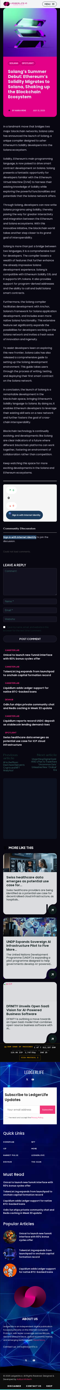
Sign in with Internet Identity (26, 515)
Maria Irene (20, 110)
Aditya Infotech (24, 1379)
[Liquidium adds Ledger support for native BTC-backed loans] (10, 1270)
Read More (39, 1340)
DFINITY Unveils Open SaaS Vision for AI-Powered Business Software (27, 1010)
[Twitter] (27, 1080)
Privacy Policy (37, 1117)
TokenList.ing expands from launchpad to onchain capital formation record (28, 673)
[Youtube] (33, 1080)
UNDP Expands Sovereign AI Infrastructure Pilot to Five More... (28, 945)
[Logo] (15, 4)
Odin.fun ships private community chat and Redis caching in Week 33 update (28, 706)
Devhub (9, 699)
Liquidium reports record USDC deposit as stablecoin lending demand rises (29, 722)
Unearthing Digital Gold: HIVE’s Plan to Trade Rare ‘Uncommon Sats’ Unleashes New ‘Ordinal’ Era (44, 764)
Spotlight (28, 63)
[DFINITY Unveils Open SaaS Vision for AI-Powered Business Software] (30, 991)
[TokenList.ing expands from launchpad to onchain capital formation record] (10, 1253)
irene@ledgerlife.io (27, 1346)
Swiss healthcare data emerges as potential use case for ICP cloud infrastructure (26, 741)
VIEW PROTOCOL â (30, 1058)
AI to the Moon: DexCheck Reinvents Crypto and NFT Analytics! (14, 766)
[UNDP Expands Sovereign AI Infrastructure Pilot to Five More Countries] (30, 927)
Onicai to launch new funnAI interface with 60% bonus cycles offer (27, 657)
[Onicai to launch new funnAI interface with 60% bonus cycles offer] (10, 1237)
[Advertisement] (30, 808)
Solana (14, 63)
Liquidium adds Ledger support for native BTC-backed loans (26, 690)
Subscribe (47, 1109)
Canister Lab (12, 650)
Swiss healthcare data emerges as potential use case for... (27, 881)
